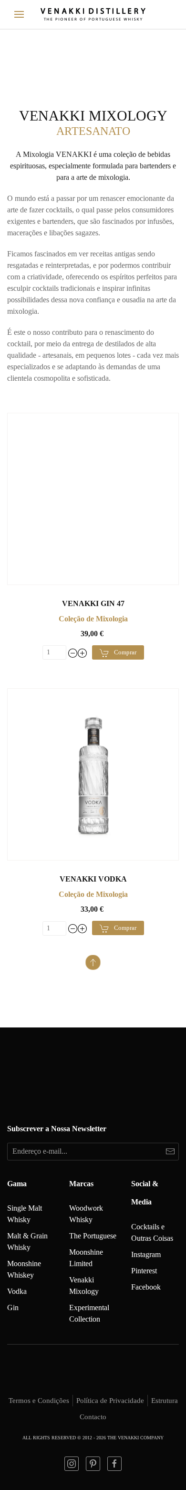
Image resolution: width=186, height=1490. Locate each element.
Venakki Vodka (93, 879)
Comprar (125, 652)
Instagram (146, 1254)
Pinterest (144, 1271)
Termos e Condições (39, 1400)
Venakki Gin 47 (93, 603)
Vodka (17, 1291)
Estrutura (164, 1400)
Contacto (93, 1417)
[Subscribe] (170, 1151)
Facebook (146, 1287)
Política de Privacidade (110, 1400)
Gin (13, 1307)
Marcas (81, 1184)
